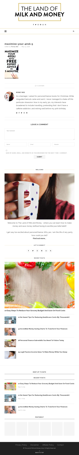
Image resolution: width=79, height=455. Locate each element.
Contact (60, 445)
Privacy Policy (21, 445)
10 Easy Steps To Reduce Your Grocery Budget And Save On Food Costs (35, 311)
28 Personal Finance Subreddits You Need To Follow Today (41, 340)
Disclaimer (34, 445)
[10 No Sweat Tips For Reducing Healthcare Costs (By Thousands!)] (10, 320)
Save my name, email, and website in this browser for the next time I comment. (36, 153)
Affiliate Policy (48, 445)
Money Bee (14, 46)
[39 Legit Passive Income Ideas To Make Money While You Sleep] (10, 355)
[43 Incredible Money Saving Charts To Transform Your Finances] (10, 331)
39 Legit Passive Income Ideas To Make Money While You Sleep (42, 352)
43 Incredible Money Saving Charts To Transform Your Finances (42, 329)
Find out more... (39, 238)
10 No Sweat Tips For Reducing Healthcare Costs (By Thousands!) (43, 317)
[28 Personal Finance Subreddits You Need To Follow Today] (10, 343)
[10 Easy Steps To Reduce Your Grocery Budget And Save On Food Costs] (39, 285)
